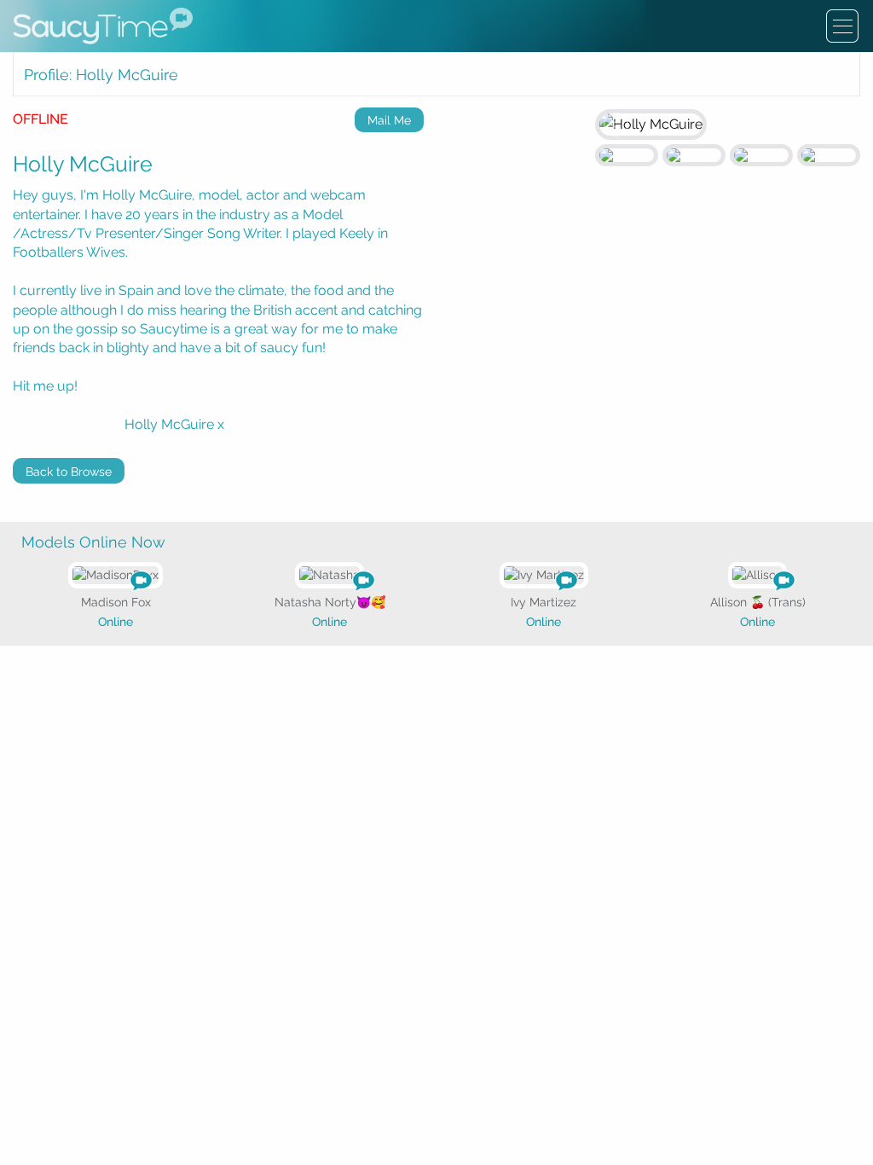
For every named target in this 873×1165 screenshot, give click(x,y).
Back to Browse (69, 471)
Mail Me (389, 120)
